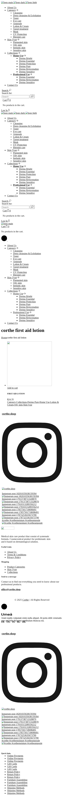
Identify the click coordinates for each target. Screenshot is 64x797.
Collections (21, 402)
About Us (11, 552)
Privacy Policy (14, 557)
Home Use (44, 402)
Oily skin (18, 405)
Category (11, 402)
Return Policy (13, 772)
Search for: (7, 93)
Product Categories (16, 567)
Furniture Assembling (17, 780)
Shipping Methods (15, 788)
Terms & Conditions (16, 554)
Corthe (25, 600)
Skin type (27, 405)
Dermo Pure (33, 402)
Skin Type (12, 569)
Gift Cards (12, 764)
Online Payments (15, 755)
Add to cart (12, 388)
